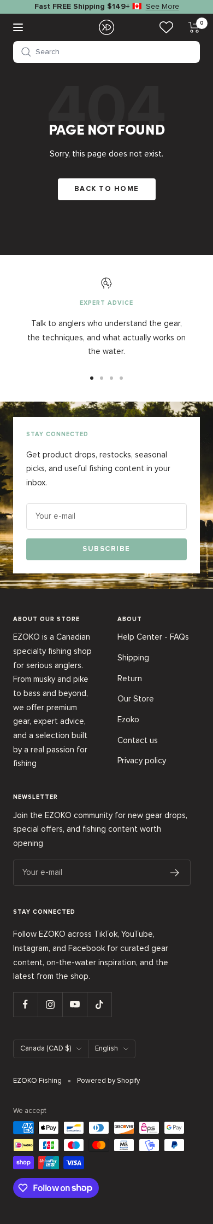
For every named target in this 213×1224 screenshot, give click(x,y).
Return (129, 678)
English (106, 1048)
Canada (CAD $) (45, 1048)
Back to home (106, 189)
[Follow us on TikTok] (99, 1004)
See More (162, 6)
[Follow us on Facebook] (25, 1004)
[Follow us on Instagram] (50, 1004)
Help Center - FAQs (153, 637)
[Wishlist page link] (166, 27)
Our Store (135, 699)
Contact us (137, 740)
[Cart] (194, 27)
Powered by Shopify (108, 1080)
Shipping (133, 658)
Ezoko (128, 719)
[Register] (175, 873)
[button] (106, 52)
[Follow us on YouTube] (74, 1004)
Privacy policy (141, 760)
